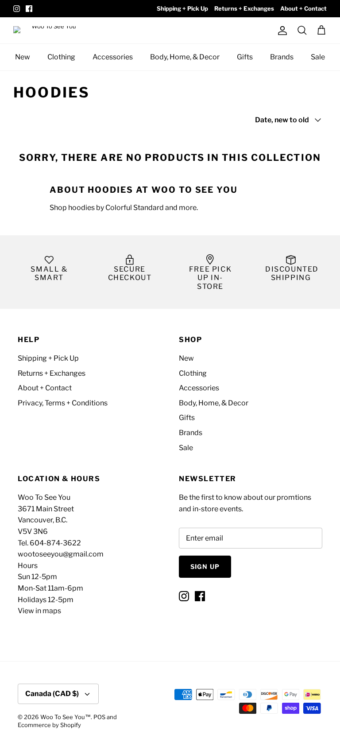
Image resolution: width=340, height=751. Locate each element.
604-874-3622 (55, 543)
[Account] (281, 30)
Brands (282, 57)
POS (99, 716)
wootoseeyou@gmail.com (61, 554)
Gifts (245, 57)
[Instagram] (16, 8)
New (22, 57)
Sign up (205, 566)
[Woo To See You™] (53, 30)
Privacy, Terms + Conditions (63, 403)
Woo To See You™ (65, 716)
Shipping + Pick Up (182, 8)
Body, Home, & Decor (185, 57)
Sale (318, 57)
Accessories (113, 57)
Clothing (61, 57)
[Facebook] (29, 8)
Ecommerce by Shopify (49, 724)
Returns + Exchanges (244, 8)
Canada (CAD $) (52, 693)
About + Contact (303, 8)
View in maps (39, 611)
